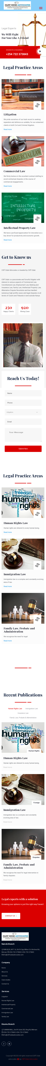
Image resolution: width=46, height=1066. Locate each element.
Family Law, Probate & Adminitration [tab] (23, 718)
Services (4, 976)
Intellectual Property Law (20, 227)
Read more (8, 129)
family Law (5, 1016)
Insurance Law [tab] (23, 713)
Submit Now (23, 449)
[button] (40, 7)
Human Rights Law (16, 523)
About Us (5, 972)
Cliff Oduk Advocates (30, 1059)
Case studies (6, 980)
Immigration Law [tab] (31, 709)
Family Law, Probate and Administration (19, 629)
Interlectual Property (8, 1004)
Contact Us (10, 916)
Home (4, 968)
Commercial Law (14, 171)
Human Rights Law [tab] (15, 709)
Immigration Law (15, 574)
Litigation (10, 114)
